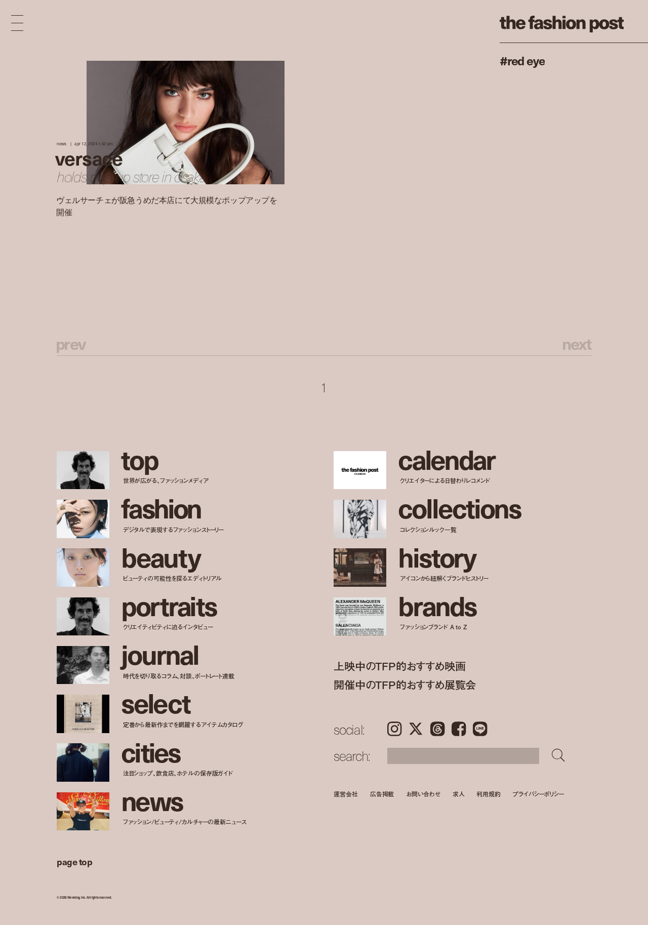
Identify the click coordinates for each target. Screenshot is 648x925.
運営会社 (346, 793)
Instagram (394, 728)
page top (74, 861)
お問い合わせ (423, 793)
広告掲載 (382, 793)
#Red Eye (522, 60)
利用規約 (488, 793)
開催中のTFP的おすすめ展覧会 (405, 685)
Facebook (459, 728)
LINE (480, 728)
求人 (459, 793)
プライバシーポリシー (538, 793)
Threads (437, 728)
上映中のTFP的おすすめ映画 (399, 666)
